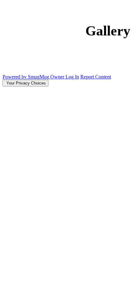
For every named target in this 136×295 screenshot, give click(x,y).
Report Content (95, 76)
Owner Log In (64, 76)
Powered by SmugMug (26, 76)
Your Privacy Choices (25, 83)
